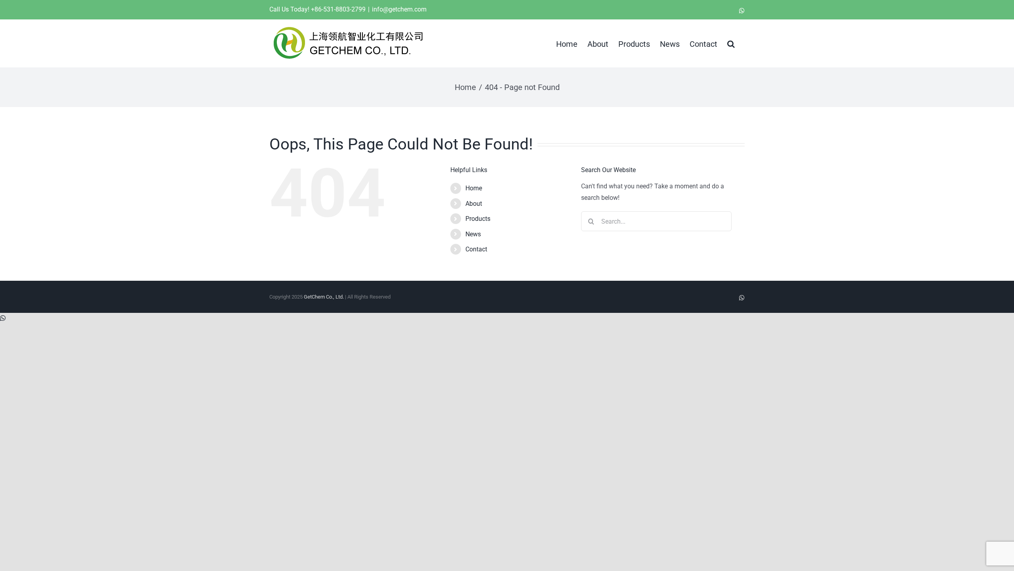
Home (473, 188)
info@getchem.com (399, 9)
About (473, 203)
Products (477, 218)
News (473, 234)
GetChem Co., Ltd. (324, 297)
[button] (731, 43)
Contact (476, 249)
